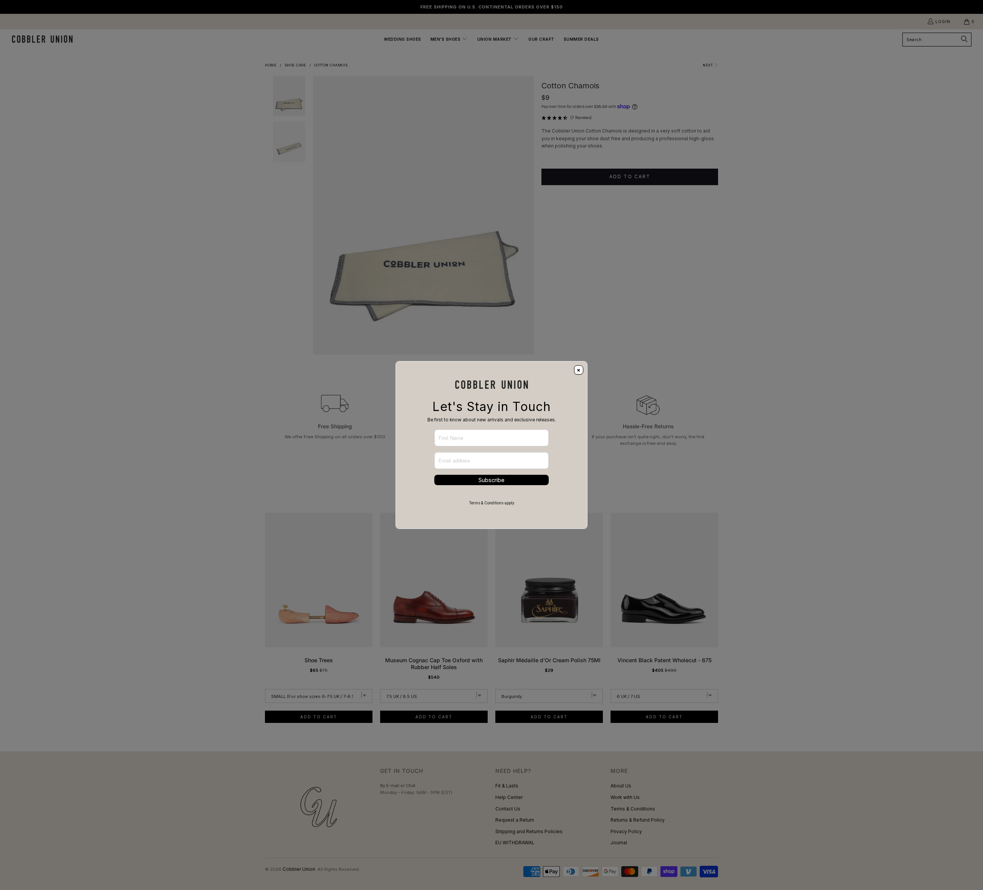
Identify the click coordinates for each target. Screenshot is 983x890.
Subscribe (491, 480)
